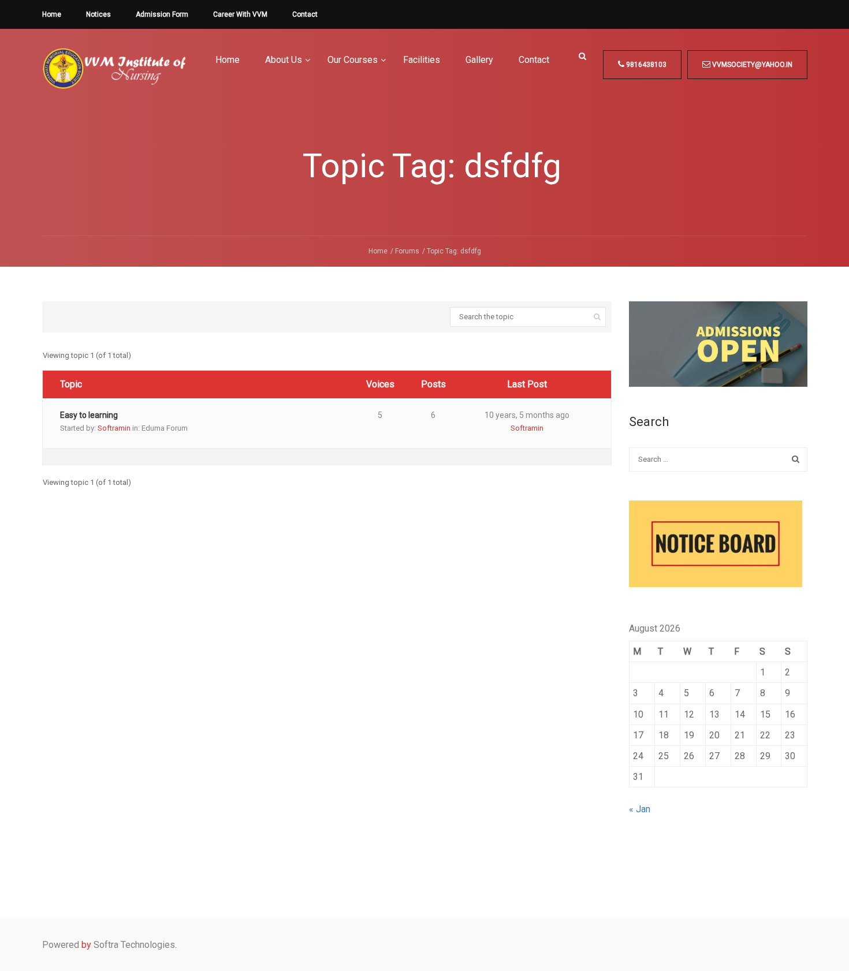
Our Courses (352, 59)
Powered (60, 944)
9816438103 (645, 65)
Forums (407, 251)
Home (51, 14)
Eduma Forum (165, 428)
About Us (283, 59)
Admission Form (162, 14)
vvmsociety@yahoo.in (751, 65)
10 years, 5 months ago (527, 415)
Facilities (421, 59)
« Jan (639, 809)
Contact (305, 14)
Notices (98, 14)
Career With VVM (240, 14)
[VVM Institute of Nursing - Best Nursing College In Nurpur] (114, 77)
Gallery (479, 59)
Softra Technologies (134, 944)
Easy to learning (89, 415)
